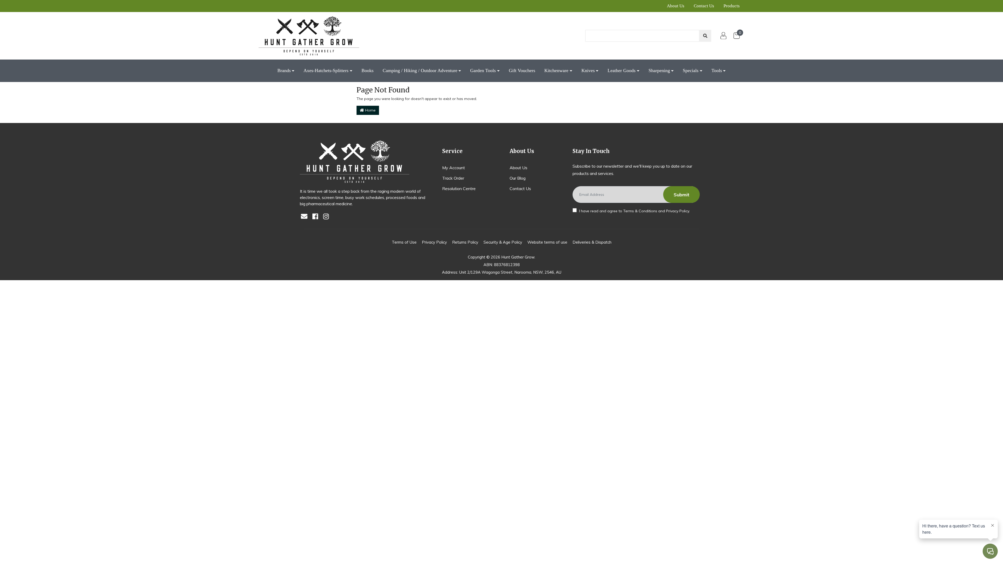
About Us (675, 5)
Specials (690, 70)
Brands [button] (284, 70)
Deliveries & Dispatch (592, 242)
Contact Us (704, 5)
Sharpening (659, 70)
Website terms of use (547, 242)
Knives (588, 70)
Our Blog (518, 178)
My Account (453, 167)
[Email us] (305, 217)
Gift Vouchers (522, 70)
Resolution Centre (459, 188)
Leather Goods (621, 70)
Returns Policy (465, 242)
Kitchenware (556, 70)
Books (367, 70)
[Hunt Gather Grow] (309, 35)
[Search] (705, 36)
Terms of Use (404, 242)
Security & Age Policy (502, 242)
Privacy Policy (677, 211)
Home (370, 110)
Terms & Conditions (640, 211)
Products (732, 5)
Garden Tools (483, 70)
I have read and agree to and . (634, 211)
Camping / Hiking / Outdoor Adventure (420, 70)
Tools (717, 70)
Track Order (453, 178)
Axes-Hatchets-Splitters (326, 70)
